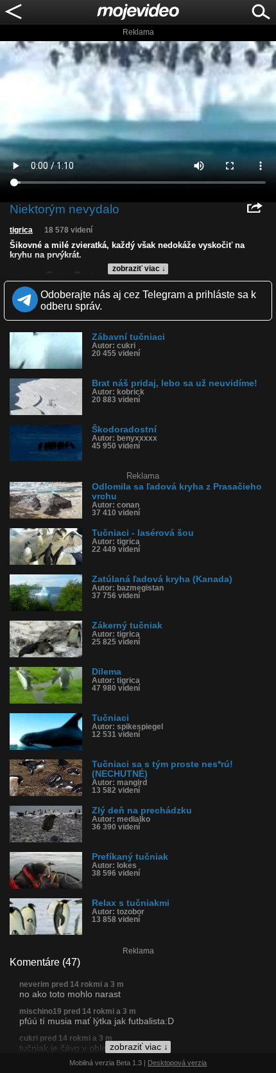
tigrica (21, 230)
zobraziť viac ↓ (139, 268)
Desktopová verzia (177, 1063)
